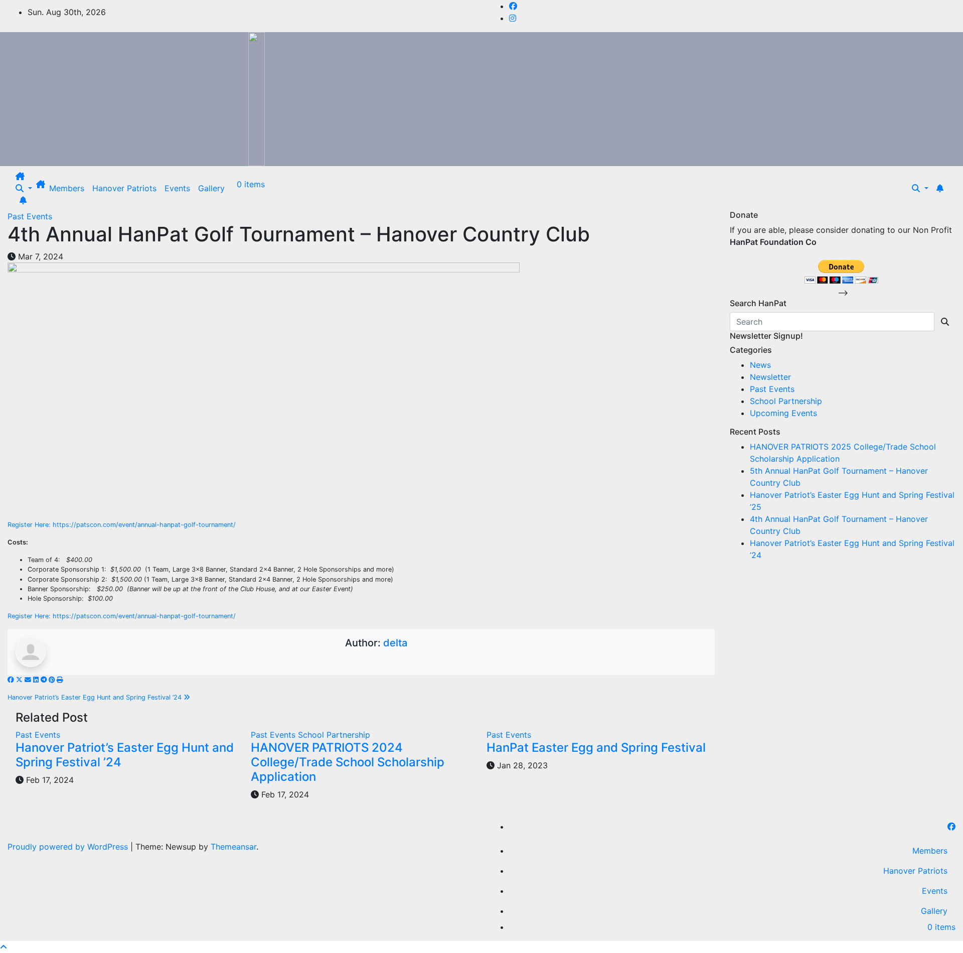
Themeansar (233, 847)
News (760, 365)
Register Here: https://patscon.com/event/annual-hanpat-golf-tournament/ (122, 524)
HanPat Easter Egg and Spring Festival (596, 747)
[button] (24, 188)
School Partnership (334, 735)
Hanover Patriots (124, 188)
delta (395, 643)
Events (177, 188)
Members (66, 188)
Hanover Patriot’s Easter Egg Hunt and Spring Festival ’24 (96, 697)
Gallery (211, 188)
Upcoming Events (783, 413)
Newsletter (770, 377)
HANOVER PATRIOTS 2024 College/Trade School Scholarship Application (347, 762)
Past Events (30, 216)
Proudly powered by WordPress (69, 847)
